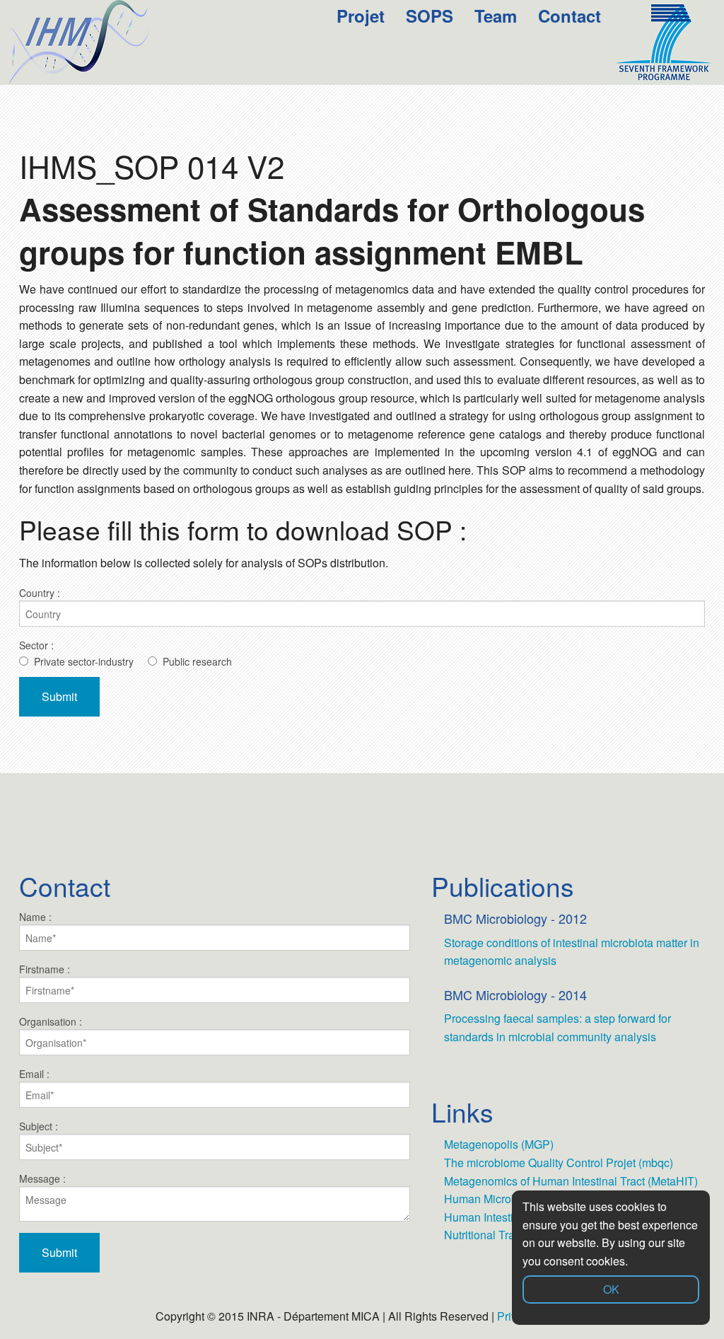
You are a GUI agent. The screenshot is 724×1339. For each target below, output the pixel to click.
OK (611, 1289)
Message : (42, 1178)
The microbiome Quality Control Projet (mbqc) (558, 1162)
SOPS (429, 16)
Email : (34, 1074)
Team (495, 16)
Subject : (38, 1126)
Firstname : (44, 969)
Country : (39, 593)
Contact (569, 16)
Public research (197, 661)
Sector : (36, 645)
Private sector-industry (84, 661)
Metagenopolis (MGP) (499, 1144)
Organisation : (50, 1021)
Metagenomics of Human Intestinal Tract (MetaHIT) (571, 1181)
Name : (35, 917)
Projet (361, 16)
